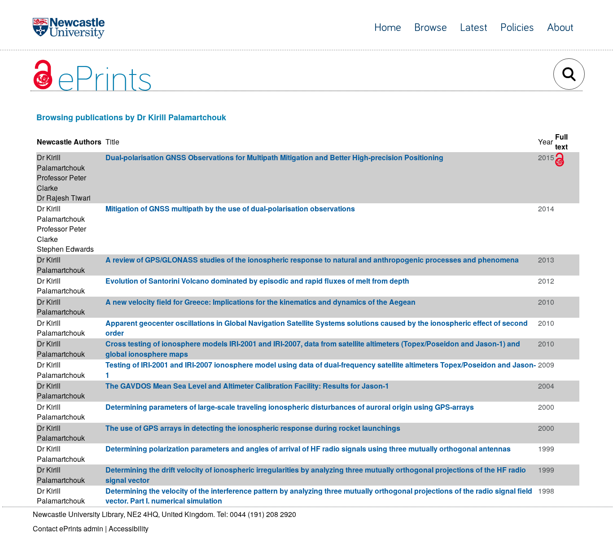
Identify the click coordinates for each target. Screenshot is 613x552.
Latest (473, 27)
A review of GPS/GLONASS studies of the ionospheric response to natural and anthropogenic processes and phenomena (312, 259)
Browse (430, 27)
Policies (517, 27)
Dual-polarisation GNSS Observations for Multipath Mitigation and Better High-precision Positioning (274, 157)
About (560, 27)
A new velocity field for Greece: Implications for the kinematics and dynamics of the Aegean (260, 302)
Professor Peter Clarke (61, 182)
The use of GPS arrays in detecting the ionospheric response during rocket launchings (252, 428)
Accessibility (129, 528)
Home (387, 27)
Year (545, 141)
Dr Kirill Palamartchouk (61, 162)
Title (112, 141)
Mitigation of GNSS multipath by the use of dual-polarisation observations (230, 208)
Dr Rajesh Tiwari (64, 198)
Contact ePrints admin (68, 528)
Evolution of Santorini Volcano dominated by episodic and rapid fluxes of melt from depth (257, 281)
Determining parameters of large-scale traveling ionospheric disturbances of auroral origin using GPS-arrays (289, 407)
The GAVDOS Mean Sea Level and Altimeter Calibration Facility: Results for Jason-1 (247, 386)
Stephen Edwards (65, 249)
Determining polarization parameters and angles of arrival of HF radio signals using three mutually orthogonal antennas (308, 448)
